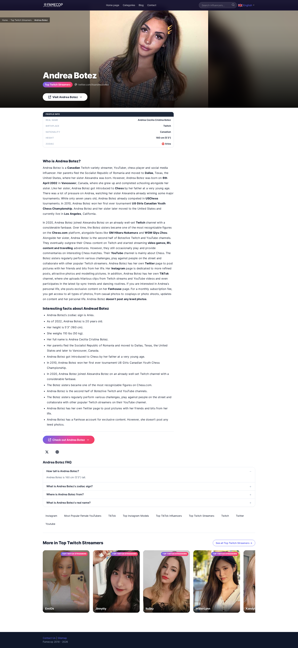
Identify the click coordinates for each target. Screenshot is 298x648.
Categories (129, 5)
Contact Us (49, 637)
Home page (112, 5)
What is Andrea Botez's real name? (68, 502)
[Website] (57, 452)
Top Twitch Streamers (21, 20)
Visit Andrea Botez (65, 97)
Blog (141, 5)
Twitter (240, 515)
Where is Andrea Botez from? (65, 494)
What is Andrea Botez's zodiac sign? (69, 486)
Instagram (51, 515)
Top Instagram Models (136, 515)
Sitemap (62, 637)
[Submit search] (233, 5)
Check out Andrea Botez (68, 440)
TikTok (112, 515)
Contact (151, 5)
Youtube (50, 523)
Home (5, 20)
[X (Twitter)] (47, 452)
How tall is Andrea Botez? (62, 471)
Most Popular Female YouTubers (82, 515)
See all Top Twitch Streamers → (234, 542)
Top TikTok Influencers (169, 515)
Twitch (225, 515)
